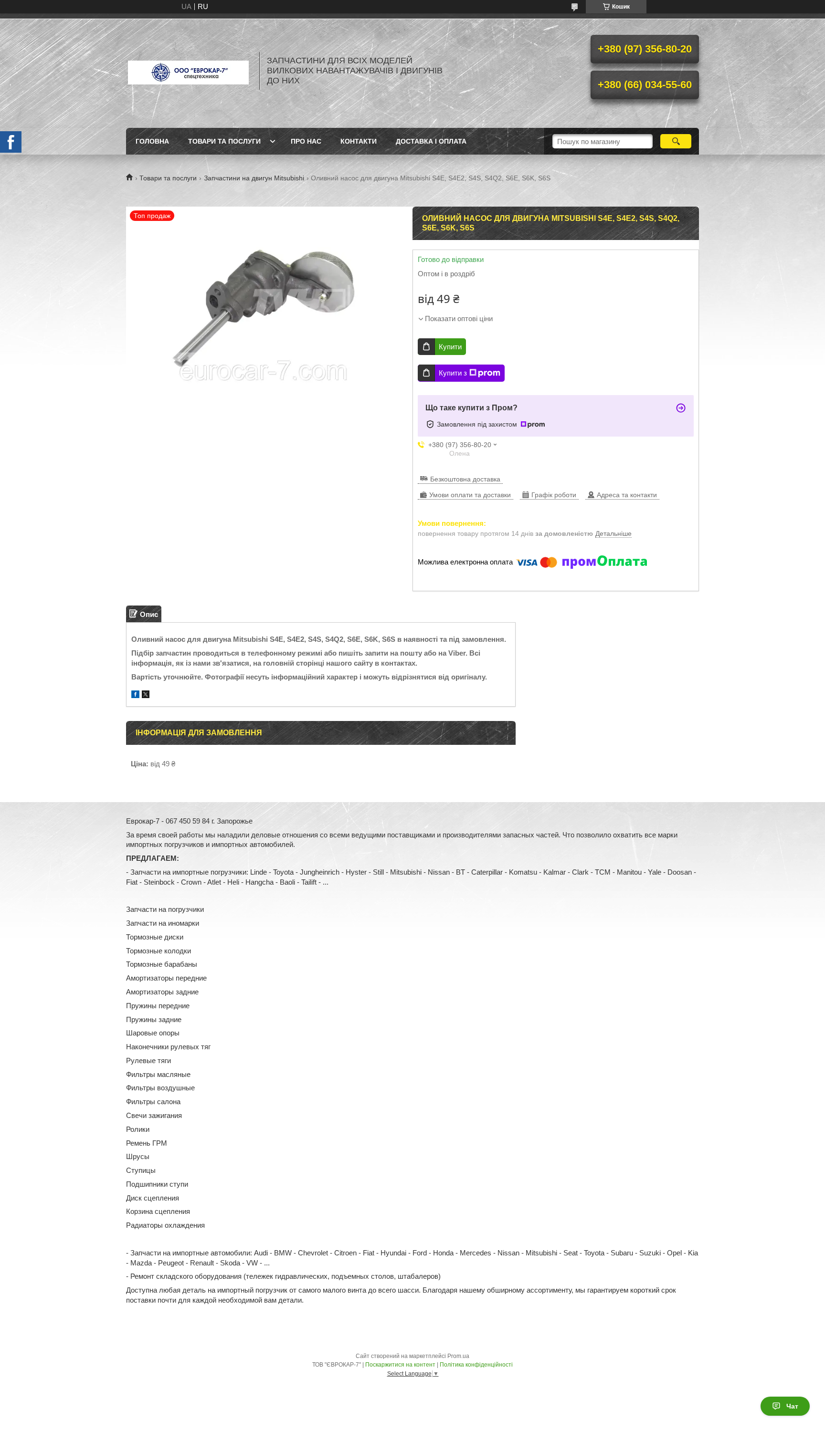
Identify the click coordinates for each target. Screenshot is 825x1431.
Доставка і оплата (431, 141)
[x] (145, 695)
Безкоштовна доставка (465, 479)
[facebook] (135, 695)
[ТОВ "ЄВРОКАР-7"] (188, 71)
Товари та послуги (224, 141)
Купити (450, 347)
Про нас (306, 141)
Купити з (453, 373)
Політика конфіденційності (476, 1364)
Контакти (358, 141)
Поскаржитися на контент (400, 1364)
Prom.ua (458, 1356)
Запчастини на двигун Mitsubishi (254, 178)
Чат (792, 1406)
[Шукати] (675, 141)
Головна (152, 141)
